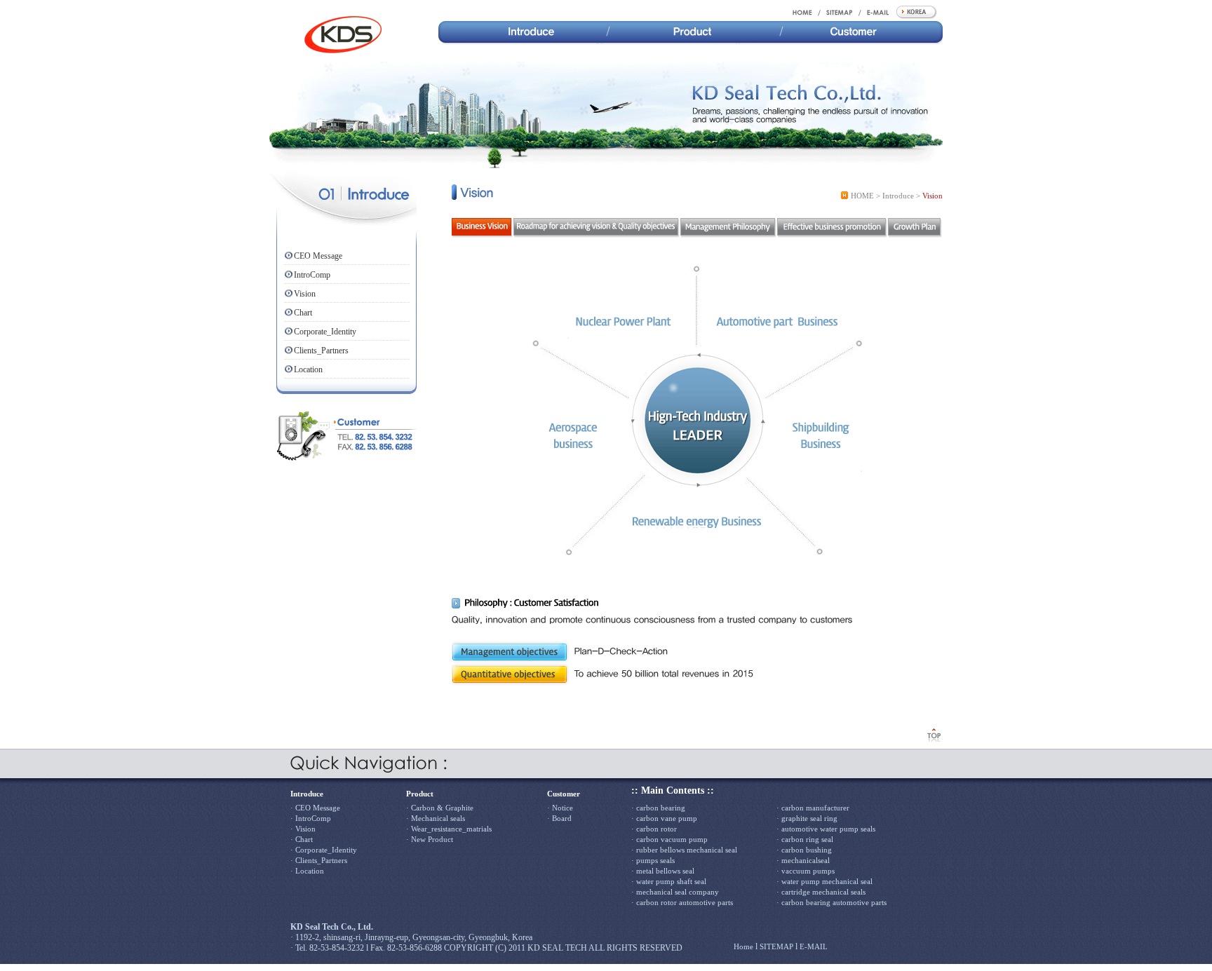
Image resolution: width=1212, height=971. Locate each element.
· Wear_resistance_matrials (449, 828)
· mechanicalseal (803, 860)
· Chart (301, 839)
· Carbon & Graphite (439, 807)
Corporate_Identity (325, 332)
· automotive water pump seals (825, 828)
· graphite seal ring (806, 818)
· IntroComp (310, 818)
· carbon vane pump (664, 818)
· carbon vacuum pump (669, 839)
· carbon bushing (804, 850)
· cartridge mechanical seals (821, 892)
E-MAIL (814, 946)
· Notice (560, 807)
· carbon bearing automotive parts (831, 902)
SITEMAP (776, 946)
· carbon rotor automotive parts (682, 902)
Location (308, 369)
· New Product (429, 839)
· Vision (303, 828)
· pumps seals (653, 860)
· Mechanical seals (435, 818)
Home (743, 946)
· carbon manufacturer (812, 807)
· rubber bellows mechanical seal (684, 850)
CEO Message (318, 256)
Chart (303, 313)
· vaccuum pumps (805, 871)
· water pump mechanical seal (824, 881)
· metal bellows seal (662, 871)
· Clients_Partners (318, 860)
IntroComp (312, 275)
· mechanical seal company (675, 892)
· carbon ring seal (804, 839)
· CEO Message (315, 807)
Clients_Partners (321, 350)
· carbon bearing (658, 807)
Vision (305, 294)
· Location (307, 871)
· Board (559, 818)
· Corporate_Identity (323, 850)
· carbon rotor (654, 828)
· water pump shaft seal (668, 881)
